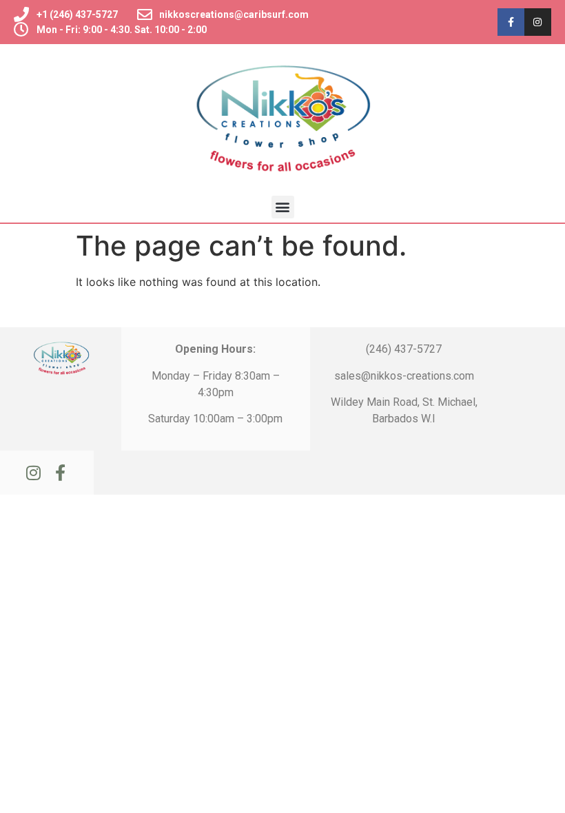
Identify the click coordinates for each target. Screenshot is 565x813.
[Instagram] (537, 21)
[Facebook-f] (510, 21)
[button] (282, 207)
